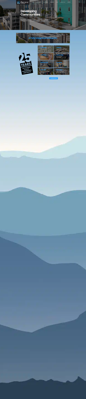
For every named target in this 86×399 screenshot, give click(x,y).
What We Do (39, 2)
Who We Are (45, 2)
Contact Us (62, 2)
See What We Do (53, 78)
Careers (69, 2)
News (57, 2)
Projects (52, 2)
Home (33, 2)
